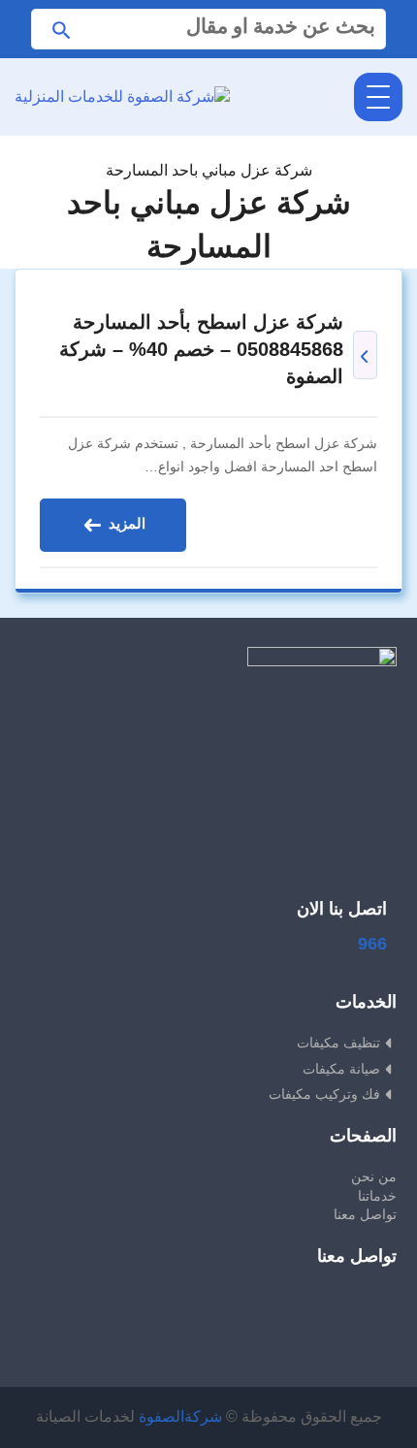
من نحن (374, 1176)
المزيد (125, 523)
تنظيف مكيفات (338, 1042)
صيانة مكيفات (341, 1069)
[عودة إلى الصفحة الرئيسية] (209, 147)
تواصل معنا (365, 1214)
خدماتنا (377, 1196)
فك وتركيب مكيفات (324, 1094)
